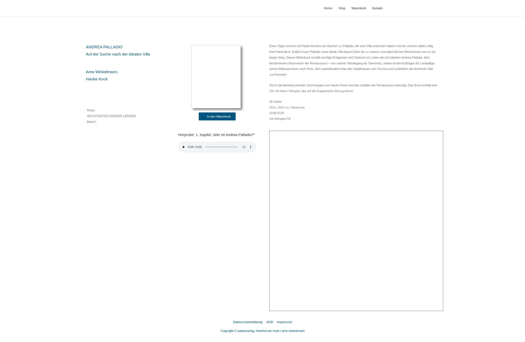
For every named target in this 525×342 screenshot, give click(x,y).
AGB (269, 322)
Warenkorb (359, 8)
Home (328, 8)
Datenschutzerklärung (247, 322)
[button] (217, 116)
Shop (341, 8)
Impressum (284, 322)
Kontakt (377, 8)
